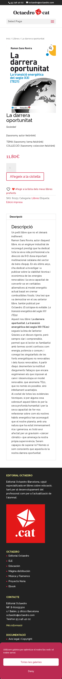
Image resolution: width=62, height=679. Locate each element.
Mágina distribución (19, 571)
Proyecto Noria (17, 581)
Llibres (16, 38)
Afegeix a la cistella (25, 177)
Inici (8, 38)
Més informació (14, 625)
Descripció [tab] (16, 216)
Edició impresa (14, 202)
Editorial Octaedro (19, 555)
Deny (31, 671)
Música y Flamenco (19, 576)
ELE (11, 561)
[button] (51, 48)
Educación (14, 566)
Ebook (12, 586)
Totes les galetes (31, 662)
